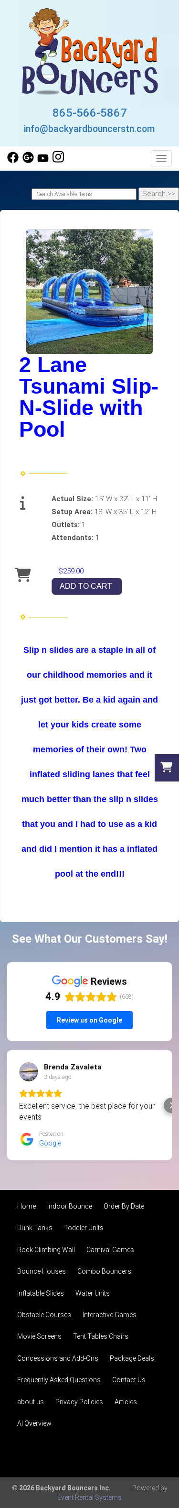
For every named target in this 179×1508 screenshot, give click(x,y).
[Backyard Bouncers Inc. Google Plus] (28, 160)
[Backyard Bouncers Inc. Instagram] (58, 160)
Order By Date (124, 1206)
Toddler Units (84, 1228)
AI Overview (34, 1423)
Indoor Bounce (69, 1206)
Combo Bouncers (104, 1271)
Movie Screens (39, 1336)
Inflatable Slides (40, 1293)
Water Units (92, 1293)
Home (26, 1206)
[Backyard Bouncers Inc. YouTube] (43, 160)
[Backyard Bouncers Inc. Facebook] (13, 160)
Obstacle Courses (44, 1315)
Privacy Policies (79, 1402)
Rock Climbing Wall (46, 1250)
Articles (126, 1402)
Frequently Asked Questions (59, 1380)
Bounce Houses (41, 1271)
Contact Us (129, 1380)
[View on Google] (28, 1071)
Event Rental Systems (89, 1497)
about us (30, 1402)
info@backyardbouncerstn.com (89, 128)
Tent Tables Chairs (100, 1336)
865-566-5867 (90, 113)
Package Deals (132, 1358)
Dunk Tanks (35, 1228)
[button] (7, 1105)
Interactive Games (110, 1315)
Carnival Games (110, 1250)
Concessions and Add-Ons (57, 1358)
